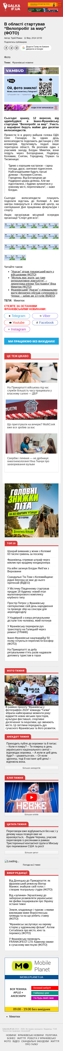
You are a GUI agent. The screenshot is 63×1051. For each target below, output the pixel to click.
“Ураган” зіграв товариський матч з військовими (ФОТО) (32, 273)
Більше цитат (31, 852)
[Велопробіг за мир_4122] (9, 257)
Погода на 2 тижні (31, 865)
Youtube (18, 322)
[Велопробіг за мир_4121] (20, 257)
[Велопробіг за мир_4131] (20, 246)
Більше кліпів (31, 814)
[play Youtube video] (31, 797)
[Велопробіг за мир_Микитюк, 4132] (9, 246)
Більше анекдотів (31, 768)
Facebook (46, 322)
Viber (46, 316)
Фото (7, 57)
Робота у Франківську (41, 1038)
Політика (51, 1035)
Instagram (18, 329)
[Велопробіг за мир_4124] (53, 246)
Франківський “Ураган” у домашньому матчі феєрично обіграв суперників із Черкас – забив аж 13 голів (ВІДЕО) (34, 292)
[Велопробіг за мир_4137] (20, 236)
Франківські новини (22, 62)
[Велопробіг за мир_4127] (42, 246)
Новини (11, 1035)
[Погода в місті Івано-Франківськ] (31, 861)
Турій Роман (16, 38)
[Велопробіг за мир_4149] (9, 225)
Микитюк (19, 300)
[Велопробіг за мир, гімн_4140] (53, 225)
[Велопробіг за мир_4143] (31, 225)
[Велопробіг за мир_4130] (31, 246)
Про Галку (31, 1044)
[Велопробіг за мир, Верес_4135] (42, 236)
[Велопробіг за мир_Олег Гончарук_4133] (53, 236)
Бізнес (11, 1038)
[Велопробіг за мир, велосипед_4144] (20, 225)
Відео (16, 1041)
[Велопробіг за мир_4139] (9, 236)
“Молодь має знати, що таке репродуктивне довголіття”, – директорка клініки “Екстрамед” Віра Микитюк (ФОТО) (33, 282)
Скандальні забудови (35, 1041)
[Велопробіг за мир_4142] (42, 225)
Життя (21, 1038)
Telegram (18, 316)
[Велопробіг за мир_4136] (31, 236)
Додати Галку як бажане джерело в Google (37, 47)
